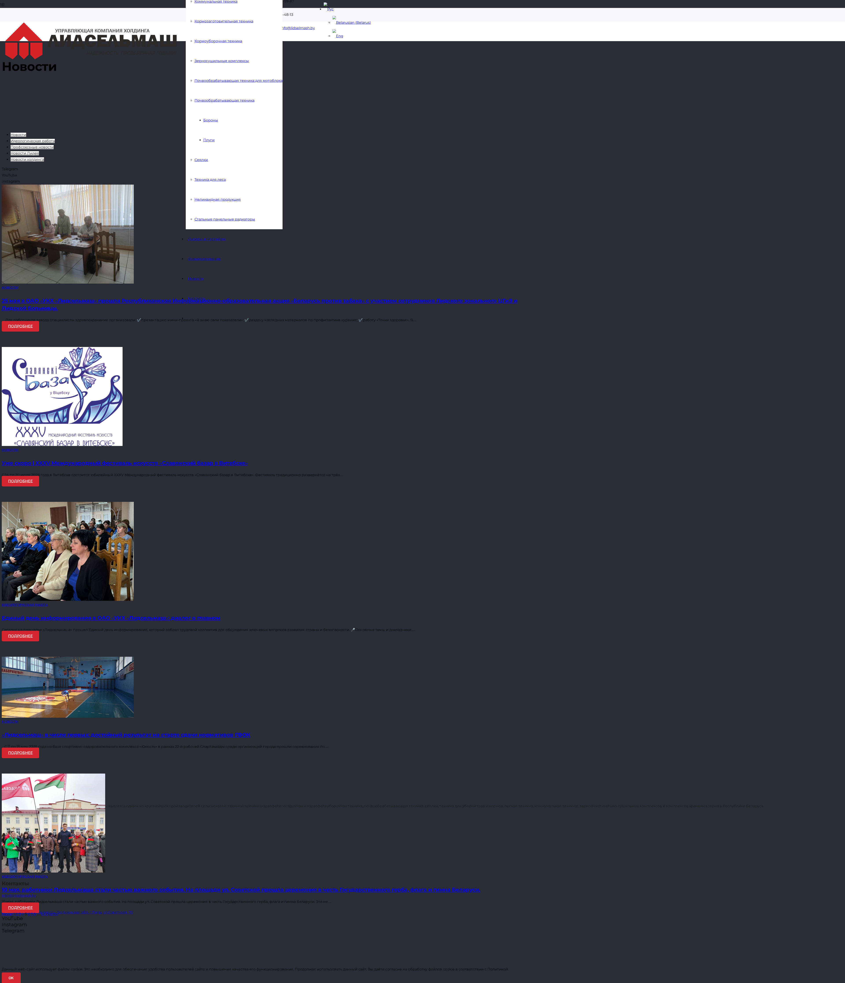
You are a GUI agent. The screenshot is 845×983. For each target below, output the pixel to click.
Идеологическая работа (33, 141)
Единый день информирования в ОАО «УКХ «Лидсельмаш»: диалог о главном (111, 618)
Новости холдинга (27, 159)
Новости (18, 135)
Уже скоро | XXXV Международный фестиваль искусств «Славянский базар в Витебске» (125, 463)
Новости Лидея (25, 153)
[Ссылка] (91, 58)
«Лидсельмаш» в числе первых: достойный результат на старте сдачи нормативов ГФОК (126, 735)
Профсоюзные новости (32, 147)
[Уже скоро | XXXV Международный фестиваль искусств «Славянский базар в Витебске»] (62, 445)
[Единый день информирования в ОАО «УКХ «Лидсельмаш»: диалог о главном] (68, 600)
